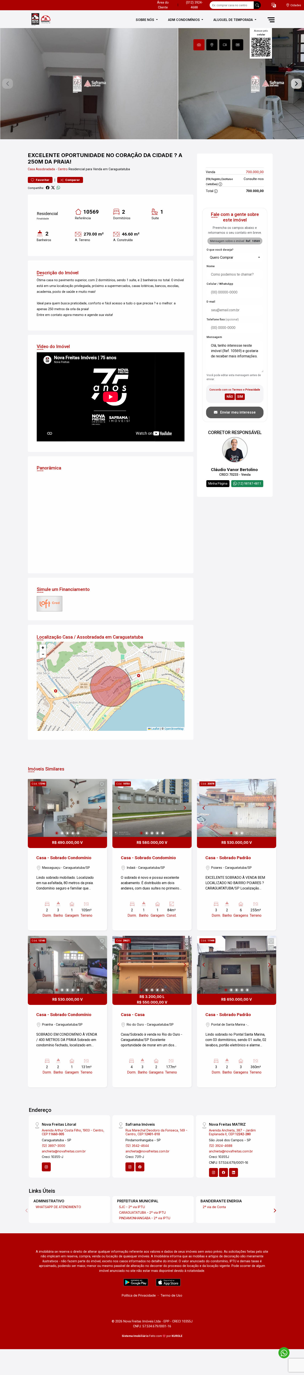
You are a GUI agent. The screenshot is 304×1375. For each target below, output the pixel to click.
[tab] (199, 44)
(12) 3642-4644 (137, 1146)
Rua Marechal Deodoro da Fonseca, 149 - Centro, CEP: (156, 1132)
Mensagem (214, 337)
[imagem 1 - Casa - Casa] (152, 965)
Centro (63, 169)
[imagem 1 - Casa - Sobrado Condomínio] (67, 808)
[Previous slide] (7, 83)
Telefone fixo (223, 319)
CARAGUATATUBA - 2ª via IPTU (142, 1212)
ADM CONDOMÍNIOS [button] (184, 20)
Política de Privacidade (139, 1295)
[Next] (100, 808)
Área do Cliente (163, 5)
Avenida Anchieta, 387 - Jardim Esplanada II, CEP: (232, 1132)
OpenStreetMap (173, 728)
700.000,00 (255, 172)
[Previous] (35, 808)
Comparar (72, 180)
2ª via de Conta (214, 1207)
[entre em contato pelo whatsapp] (281, 1352)
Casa (31, 169)
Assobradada (45, 169)
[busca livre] (257, 5)
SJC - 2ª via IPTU (132, 1207)
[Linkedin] (233, 1172)
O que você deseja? (220, 249)
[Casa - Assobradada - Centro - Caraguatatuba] (50, 19)
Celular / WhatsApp (220, 283)
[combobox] (234, 257)
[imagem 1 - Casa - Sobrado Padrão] (236, 808)
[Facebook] (140, 1166)
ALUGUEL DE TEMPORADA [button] (233, 20)
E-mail (211, 301)
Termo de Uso (171, 1295)
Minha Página (217, 483)
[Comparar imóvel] (102, 791)
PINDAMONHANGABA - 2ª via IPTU (144, 1218)
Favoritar (42, 180)
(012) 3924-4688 (194, 5)
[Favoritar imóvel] (102, 784)
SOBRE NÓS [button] (145, 20)
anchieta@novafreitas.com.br (64, 1151)
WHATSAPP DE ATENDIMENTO (58, 1207)
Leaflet (155, 728)
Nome (211, 266)
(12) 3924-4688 (220, 1146)
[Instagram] (46, 1166)
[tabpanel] (152, 83)
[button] (273, 5)
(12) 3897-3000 (53, 1146)
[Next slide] (296, 83)
